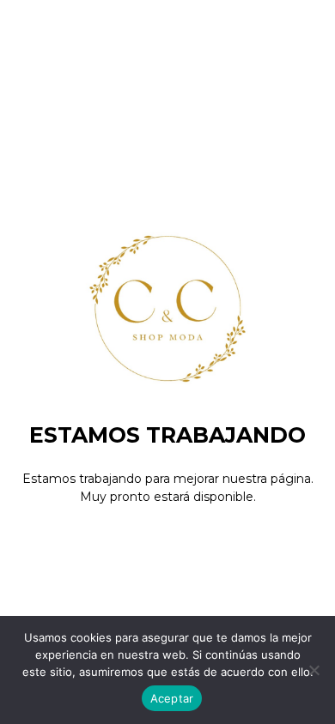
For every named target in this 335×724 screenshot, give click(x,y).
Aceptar (172, 698)
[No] (313, 670)
